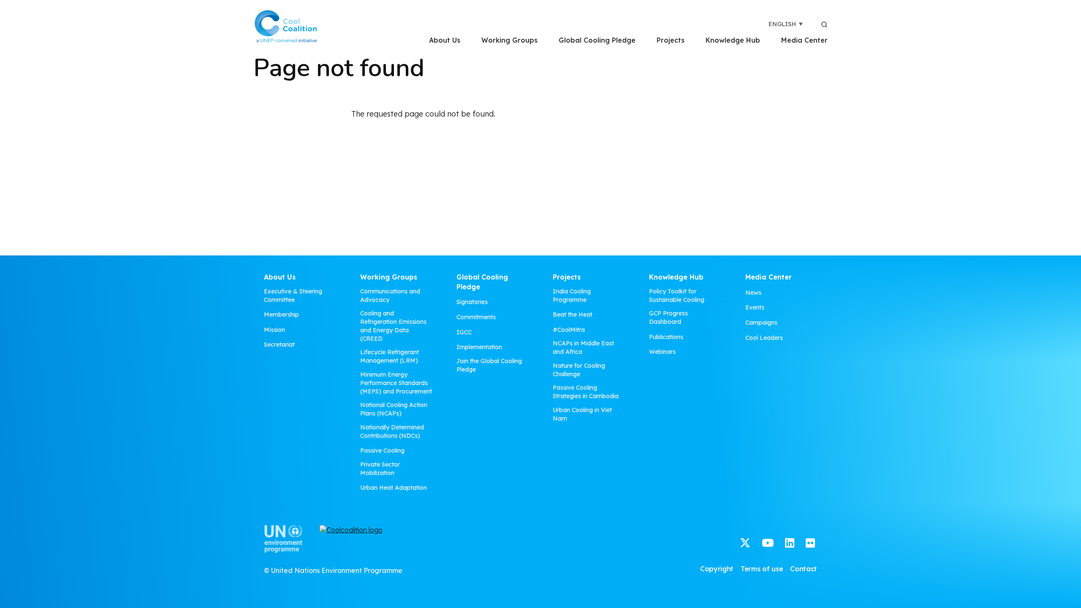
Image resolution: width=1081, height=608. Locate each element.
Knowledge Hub (733, 40)
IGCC (464, 332)
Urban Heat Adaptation (393, 487)
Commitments (476, 317)
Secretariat (279, 344)
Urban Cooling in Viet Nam (582, 414)
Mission (274, 330)
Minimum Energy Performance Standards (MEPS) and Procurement (396, 383)
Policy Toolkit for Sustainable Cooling (676, 296)
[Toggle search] (824, 24)
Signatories (472, 302)
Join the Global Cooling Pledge (489, 365)
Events (754, 307)
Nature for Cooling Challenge (579, 370)
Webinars (662, 352)
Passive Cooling (382, 450)
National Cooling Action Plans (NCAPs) (393, 409)
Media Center (804, 40)
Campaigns (761, 322)
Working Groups (509, 40)
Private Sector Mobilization (380, 469)
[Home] (285, 26)
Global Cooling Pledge (597, 40)
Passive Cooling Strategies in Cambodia (586, 392)
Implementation (479, 347)
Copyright (716, 569)
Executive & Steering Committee (293, 296)
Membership (281, 314)
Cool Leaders (764, 338)
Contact (803, 569)
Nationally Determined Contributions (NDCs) (392, 431)
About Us (444, 40)
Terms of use (762, 569)
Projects (670, 40)
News (753, 292)
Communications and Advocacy (390, 296)
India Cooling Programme (572, 296)
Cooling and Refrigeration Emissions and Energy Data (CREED (393, 325)
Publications (666, 337)
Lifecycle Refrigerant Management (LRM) (389, 356)
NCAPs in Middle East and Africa (583, 347)
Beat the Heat (572, 314)
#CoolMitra (569, 330)
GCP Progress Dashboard (668, 317)
